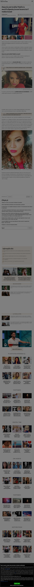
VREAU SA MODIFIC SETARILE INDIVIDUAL (16, 585)
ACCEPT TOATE (17, 583)
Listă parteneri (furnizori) (4, 581)
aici (15, 572)
